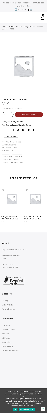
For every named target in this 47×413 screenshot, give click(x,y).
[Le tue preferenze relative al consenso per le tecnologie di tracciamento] (43, 409)
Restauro (5, 334)
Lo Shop (5, 301)
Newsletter (6, 342)
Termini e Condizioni (10, 350)
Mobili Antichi (7, 305)
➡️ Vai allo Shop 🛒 (23, 9)
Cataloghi (6, 325)
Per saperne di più (27, 409)
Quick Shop (5, 189)
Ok (15, 409)
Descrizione (11, 136)
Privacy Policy (7, 346)
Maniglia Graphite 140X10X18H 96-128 (32, 217)
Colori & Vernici (8, 329)
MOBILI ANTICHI (14, 27)
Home (4, 27)
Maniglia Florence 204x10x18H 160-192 (9, 217)
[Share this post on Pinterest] (29, 130)
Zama (28, 125)
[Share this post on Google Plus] (23, 130)
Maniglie (21, 125)
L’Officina (6, 338)
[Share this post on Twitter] (18, 130)
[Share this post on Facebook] (13, 130)
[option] (23, 66)
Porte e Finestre (8, 309)
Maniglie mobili (29, 27)
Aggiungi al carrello (28, 115)
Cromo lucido (11, 125)
